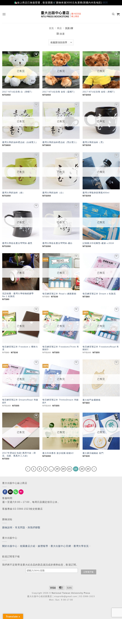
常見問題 (20, 527)
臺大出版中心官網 (61, 546)
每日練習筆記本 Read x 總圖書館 (59, 293)
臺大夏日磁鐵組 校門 (93, 453)
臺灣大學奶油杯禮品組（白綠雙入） (20, 142)
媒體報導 (43, 546)
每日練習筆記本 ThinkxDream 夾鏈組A (60, 401)
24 (88, 469)
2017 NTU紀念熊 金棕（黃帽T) (99, 92)
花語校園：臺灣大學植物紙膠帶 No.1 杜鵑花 (18, 294)
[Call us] (15, 491)
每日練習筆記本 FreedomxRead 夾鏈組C (101, 348)
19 (57, 469)
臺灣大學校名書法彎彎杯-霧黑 (17, 243)
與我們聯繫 (34, 527)
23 (82, 469)
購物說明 (7, 527)
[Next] (94, 468)
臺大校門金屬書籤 (92, 400)
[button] (4, 14)
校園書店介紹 (27, 546)
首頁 (51, 28)
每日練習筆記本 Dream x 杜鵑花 (99, 293)
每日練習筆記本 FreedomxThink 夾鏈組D (60, 348)
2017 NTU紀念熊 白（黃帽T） (17, 92)
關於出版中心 (10, 546)
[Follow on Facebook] (5, 491)
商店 (59, 28)
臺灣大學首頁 (81, 546)
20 (63, 469)
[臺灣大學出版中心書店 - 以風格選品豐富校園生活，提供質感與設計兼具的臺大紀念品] (61, 14)
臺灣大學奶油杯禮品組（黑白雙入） (60, 142)
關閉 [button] (105, 2)
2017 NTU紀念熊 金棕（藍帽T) (58, 92)
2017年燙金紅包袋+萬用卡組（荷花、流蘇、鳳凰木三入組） (19, 454)
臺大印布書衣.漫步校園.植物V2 (58, 453)
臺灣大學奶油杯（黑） (94, 142)
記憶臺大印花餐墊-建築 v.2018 (98, 243)
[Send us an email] (10, 491)
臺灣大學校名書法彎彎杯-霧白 (57, 243)
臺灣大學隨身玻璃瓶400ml (96, 192)
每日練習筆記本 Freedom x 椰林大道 (20, 348)
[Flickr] (21, 491)
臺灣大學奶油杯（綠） (13, 192)
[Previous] (27, 468)
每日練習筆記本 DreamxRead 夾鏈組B (20, 401)
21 (69, 469)
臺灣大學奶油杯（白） (53, 192)
